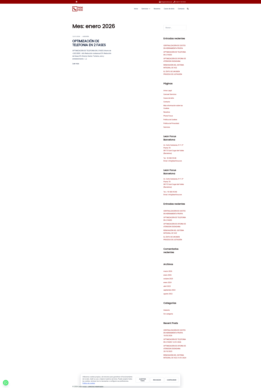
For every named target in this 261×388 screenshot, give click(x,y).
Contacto (181, 9)
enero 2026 (167, 275)
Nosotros (157, 9)
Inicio (136, 9)
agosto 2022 (168, 294)
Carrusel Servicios (169, 94)
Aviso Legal (167, 91)
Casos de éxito (169, 9)
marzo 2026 (167, 271)
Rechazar (157, 380)
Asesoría (86, 36)
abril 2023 (167, 286)
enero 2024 (167, 282)
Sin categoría (168, 314)
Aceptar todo (142, 380)
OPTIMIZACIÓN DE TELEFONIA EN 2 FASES (89, 43)
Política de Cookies (170, 120)
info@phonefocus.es (166, 2)
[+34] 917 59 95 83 (180, 2)
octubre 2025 (168, 279)
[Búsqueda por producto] (188, 9)
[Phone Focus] (77, 9)
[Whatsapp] (5, 382)
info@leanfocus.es (175, 161)
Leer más (75, 64)
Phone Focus (168, 116)
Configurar (171, 380)
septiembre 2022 (169, 290)
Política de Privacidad (171, 123)
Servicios (145, 9)
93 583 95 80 (171, 158)
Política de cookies (88, 383)
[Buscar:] (174, 27)
